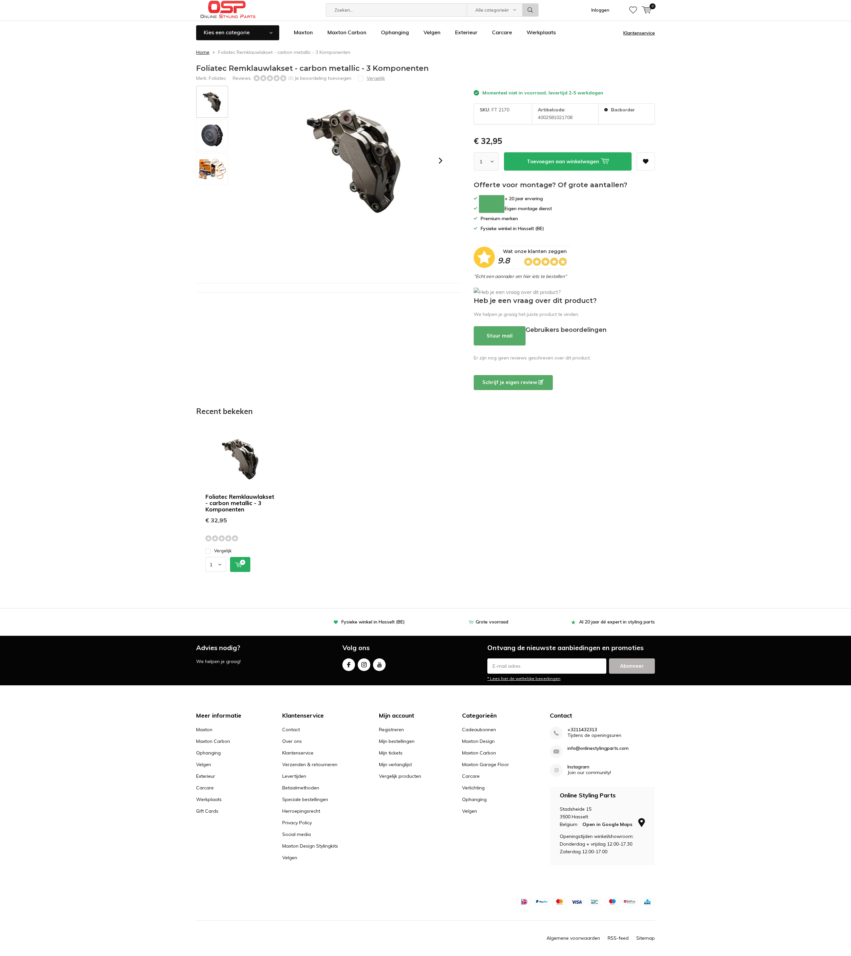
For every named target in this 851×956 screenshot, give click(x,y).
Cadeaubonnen (479, 730)
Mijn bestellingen (397, 741)
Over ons (292, 741)
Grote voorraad (492, 622)
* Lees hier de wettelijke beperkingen (523, 678)
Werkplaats (541, 32)
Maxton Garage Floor (485, 764)
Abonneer (632, 666)
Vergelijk (223, 550)
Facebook (348, 664)
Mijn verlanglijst (395, 764)
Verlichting (473, 788)
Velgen (432, 32)
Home (202, 52)
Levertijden (294, 776)
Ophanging (395, 32)
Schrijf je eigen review (510, 382)
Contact (291, 730)
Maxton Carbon (346, 32)
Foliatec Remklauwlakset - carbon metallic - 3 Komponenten (239, 503)
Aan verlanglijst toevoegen (646, 161)
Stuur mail (500, 336)
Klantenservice (639, 33)
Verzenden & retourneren (309, 764)
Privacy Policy (297, 823)
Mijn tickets (391, 753)
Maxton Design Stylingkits (310, 846)
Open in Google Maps (608, 824)
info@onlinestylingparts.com (598, 748)
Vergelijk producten (400, 776)
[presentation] (440, 161)
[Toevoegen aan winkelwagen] (240, 564)
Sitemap (645, 938)
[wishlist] (633, 10)
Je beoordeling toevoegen (323, 78)
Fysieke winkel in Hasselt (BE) (373, 622)
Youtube (379, 664)
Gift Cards (207, 811)
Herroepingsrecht (301, 811)
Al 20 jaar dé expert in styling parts (617, 622)
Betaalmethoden (300, 788)
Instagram (364, 664)
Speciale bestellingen (305, 799)
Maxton (303, 32)
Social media (296, 834)
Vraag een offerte (492, 204)
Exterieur (466, 32)
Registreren (391, 730)
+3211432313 (582, 730)
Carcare (502, 32)
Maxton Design (478, 741)
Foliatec (217, 78)
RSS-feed (618, 938)
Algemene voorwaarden (573, 938)
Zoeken (531, 10)
